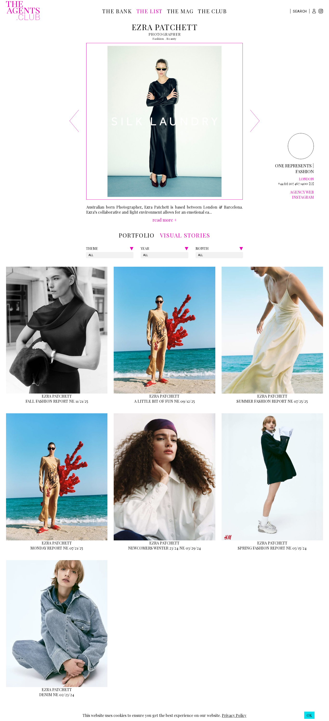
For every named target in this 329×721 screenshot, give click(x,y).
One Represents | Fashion (294, 168)
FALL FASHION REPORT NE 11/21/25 (57, 401)
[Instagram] (321, 11)
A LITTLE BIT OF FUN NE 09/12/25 (164, 401)
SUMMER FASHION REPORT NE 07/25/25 (272, 401)
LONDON (306, 179)
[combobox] (88, 255)
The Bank (117, 11)
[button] (314, 11)
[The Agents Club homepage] (23, 11)
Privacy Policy (234, 715)
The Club (212, 11)
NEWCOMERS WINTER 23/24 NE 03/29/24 (164, 548)
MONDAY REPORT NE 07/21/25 (56, 548)
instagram (303, 197)
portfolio (136, 235)
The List (149, 11)
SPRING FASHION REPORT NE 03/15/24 (272, 548)
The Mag (180, 11)
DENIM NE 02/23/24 (56, 694)
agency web (302, 192)
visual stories (185, 235)
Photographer (165, 34)
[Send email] (311, 183)
